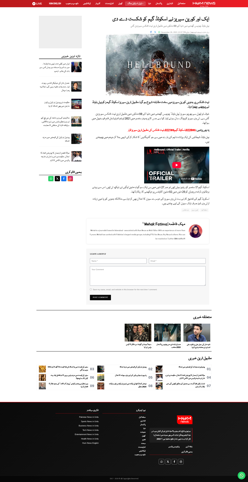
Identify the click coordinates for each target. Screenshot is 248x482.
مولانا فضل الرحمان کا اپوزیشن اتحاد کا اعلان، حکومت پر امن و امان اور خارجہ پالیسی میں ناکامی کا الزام (55, 156)
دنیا (149, 3)
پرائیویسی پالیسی (174, 446)
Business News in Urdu (89, 426)
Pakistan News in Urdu (89, 417)
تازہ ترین (170, 3)
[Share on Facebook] (151, 32)
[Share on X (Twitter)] (155, 32)
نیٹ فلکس (186, 210)
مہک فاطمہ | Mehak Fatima (200, 32)
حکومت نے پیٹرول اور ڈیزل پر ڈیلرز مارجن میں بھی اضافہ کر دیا (56, 104)
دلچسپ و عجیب (72, 3)
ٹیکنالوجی (87, 3)
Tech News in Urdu (91, 430)
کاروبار (97, 3)
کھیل (120, 3)
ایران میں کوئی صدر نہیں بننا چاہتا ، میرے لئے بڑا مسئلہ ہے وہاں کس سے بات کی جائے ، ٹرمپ (54, 67)
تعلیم (144, 439)
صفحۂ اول (181, 3)
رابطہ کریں (189, 446)
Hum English (55, 3)
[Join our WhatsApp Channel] (241, 475)
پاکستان (159, 3)
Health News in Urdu (90, 439)
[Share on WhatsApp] (159, 32)
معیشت (143, 432)
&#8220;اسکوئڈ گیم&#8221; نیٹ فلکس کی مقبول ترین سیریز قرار (162, 130)
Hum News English (90, 443)
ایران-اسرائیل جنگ (134, 3)
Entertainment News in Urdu (87, 434)
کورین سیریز (195, 210)
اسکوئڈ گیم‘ (204, 210)
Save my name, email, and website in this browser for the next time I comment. (125, 289)
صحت (143, 443)
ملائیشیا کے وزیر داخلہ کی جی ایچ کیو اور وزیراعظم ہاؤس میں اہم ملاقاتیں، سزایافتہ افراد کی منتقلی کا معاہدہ (55, 121)
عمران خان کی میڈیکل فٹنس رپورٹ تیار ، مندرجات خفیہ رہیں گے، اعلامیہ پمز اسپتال (54, 86)
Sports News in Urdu (90, 421)
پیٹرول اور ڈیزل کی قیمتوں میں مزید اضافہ (55, 139)
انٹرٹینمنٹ (109, 3)
